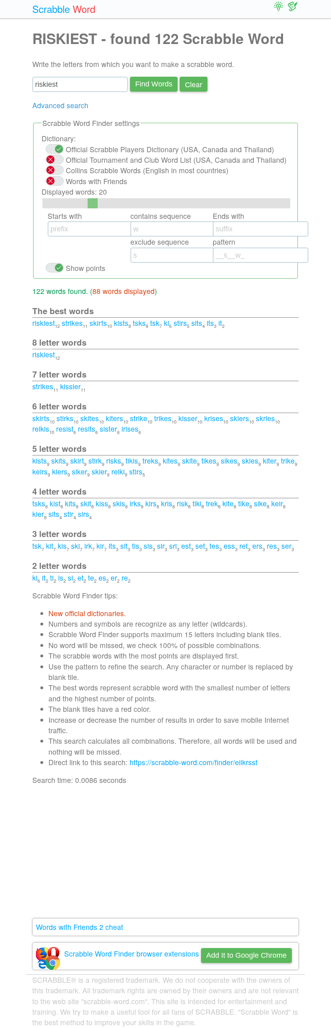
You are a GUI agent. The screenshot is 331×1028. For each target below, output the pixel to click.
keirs (40, 471)
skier (99, 471)
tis (135, 546)
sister (108, 429)
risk (182, 503)
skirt (77, 460)
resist (64, 429)
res (272, 546)
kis (62, 546)
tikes (208, 460)
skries (265, 418)
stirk (95, 460)
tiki (197, 503)
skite (189, 460)
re (125, 578)
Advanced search (60, 105)
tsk (154, 323)
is (60, 578)
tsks (139, 323)
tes (214, 546)
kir (100, 546)
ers (257, 546)
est (186, 546)
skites (89, 418)
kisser (187, 418)
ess (229, 546)
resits (86, 429)
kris (166, 503)
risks (113, 460)
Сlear (193, 84)
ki (166, 323)
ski (75, 546)
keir (277, 503)
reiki (118, 471)
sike (260, 503)
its (210, 323)
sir (161, 546)
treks (150, 460)
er (114, 578)
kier (38, 514)
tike (243, 503)
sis (148, 546)
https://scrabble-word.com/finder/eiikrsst (194, 762)
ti (52, 578)
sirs (83, 514)
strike (138, 418)
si (70, 578)
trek (212, 503)
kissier (70, 386)
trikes (163, 418)
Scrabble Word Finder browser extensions (131, 953)
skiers (239, 418)
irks (135, 503)
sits (196, 323)
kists (121, 323)
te (91, 578)
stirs (180, 323)
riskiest (43, 323)
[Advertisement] (165, 851)
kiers (59, 471)
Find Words (153, 84)
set (200, 546)
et (81, 578)
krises (213, 418)
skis (119, 503)
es (102, 578)
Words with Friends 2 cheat (79, 927)
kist (55, 503)
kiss (102, 503)
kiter (270, 460)
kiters (114, 418)
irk (88, 546)
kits (70, 503)
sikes (229, 460)
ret (243, 546)
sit (124, 546)
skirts (98, 323)
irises (130, 429)
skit (85, 503)
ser (286, 546)
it (220, 323)
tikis (132, 460)
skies (250, 460)
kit (49, 546)
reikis (40, 429)
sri (173, 546)
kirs (151, 503)
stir (68, 514)
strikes (72, 323)
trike (288, 460)
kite (228, 503)
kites (170, 460)
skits (58, 460)
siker (79, 471)
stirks (65, 418)
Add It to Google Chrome (246, 955)
